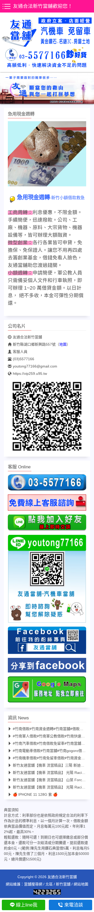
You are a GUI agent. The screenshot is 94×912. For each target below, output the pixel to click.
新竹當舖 (63, 884)
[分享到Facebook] (47, 667)
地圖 (63, 344)
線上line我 (26, 905)
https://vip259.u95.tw (30, 373)
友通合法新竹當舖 (27, 337)
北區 (49, 884)
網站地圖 (81, 884)
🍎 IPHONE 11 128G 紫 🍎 (35, 794)
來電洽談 (73, 905)
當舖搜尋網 (33, 884)
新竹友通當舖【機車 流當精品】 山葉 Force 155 (52, 780)
